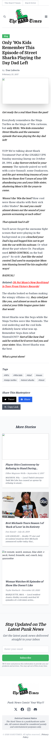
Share (27, 399)
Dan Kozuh (10, 532)
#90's (6, 375)
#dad (29, 375)
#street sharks (27, 380)
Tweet (11, 399)
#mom (39, 375)
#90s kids (17, 375)
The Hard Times (12, 3)
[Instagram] (28, 709)
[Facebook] (22, 709)
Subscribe (25, 658)
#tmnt (41, 380)
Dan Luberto (13, 70)
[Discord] (35, 709)
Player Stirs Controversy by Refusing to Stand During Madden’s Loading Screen (22, 468)
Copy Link (13, 407)
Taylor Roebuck (12, 590)
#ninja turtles (10, 380)
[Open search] (4, 16)
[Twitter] (15, 709)
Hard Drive (30, 3)
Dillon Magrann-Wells (15, 473)
